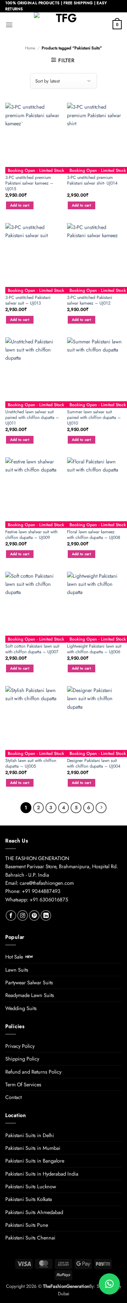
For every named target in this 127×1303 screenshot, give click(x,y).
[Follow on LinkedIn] (46, 915)
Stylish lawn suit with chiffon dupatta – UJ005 (30, 763)
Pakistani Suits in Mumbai (32, 1148)
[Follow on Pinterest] (34, 915)
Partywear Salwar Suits (29, 982)
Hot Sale (14, 956)
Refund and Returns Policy (33, 1071)
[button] (9, 25)
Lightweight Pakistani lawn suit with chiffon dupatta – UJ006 (94, 649)
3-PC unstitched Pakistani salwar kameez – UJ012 (89, 300)
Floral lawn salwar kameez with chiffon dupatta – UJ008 (93, 534)
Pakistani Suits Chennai (30, 1237)
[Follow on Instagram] (22, 915)
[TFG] (63, 24)
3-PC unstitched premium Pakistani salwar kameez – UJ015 (29, 183)
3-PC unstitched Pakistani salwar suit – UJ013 (27, 300)
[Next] (101, 807)
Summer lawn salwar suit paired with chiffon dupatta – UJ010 (94, 417)
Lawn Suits (16, 969)
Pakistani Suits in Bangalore (34, 1160)
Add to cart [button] (19, 205)
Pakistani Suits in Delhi (29, 1135)
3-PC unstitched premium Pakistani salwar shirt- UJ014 (92, 180)
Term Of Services (23, 1084)
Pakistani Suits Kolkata (28, 1199)
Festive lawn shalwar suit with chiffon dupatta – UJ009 (31, 534)
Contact (13, 1097)
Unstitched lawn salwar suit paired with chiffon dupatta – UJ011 (32, 417)
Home (30, 48)
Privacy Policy (20, 1046)
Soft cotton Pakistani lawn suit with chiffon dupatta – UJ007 (32, 649)
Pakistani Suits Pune (26, 1225)
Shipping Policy (22, 1058)
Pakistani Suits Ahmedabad (34, 1212)
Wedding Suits (21, 1008)
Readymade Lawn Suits (29, 995)
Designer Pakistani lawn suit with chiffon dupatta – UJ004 (93, 763)
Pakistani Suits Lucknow (30, 1186)
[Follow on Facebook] (11, 915)
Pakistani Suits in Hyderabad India (41, 1173)
